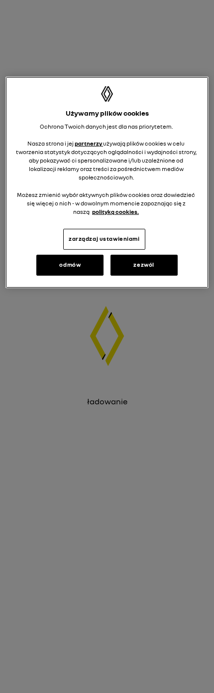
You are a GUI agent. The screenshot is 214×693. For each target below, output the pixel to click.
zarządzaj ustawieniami (104, 238)
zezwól (143, 264)
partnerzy (89, 143)
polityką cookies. (115, 211)
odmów (70, 264)
